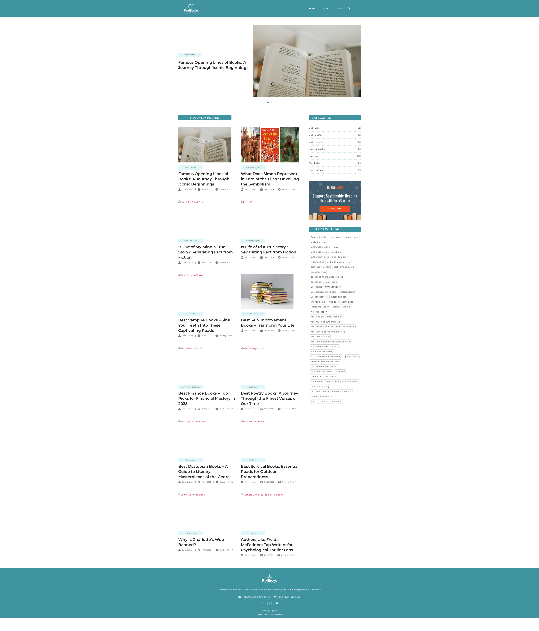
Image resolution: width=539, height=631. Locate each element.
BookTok (313, 156)
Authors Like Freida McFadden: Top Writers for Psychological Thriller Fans (267, 544)
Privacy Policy (269, 610)
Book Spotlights (253, 167)
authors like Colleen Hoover (325, 247)
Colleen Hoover (318, 296)
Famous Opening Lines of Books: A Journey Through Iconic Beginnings (203, 178)
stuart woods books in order (325, 381)
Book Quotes (190, 54)
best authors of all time (338, 262)
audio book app (319, 242)
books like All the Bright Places (327, 276)
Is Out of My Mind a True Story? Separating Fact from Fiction (205, 252)
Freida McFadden (320, 306)
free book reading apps (341, 301)
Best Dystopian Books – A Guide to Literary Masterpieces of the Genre (204, 471)
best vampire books (344, 267)
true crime (326, 396)
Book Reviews (316, 142)
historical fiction (319, 311)
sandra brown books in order (325, 361)
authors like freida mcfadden (326, 252)
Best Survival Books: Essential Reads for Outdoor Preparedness (270, 471)
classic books (347, 292)
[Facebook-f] (262, 603)
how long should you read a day (327, 316)
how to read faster (320, 336)
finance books (318, 301)
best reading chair (320, 267)
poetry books (352, 356)
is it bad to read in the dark (325, 346)
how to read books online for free (328, 331)
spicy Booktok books (321, 371)
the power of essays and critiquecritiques (332, 391)
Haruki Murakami (342, 306)
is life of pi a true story (322, 351)
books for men (318, 272)
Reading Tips (316, 170)
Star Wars (341, 371)
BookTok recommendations (325, 286)
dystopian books (338, 296)
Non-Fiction (258, 314)
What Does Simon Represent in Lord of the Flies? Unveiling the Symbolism (270, 178)
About (325, 8)
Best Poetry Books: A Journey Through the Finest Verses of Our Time (269, 398)
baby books (317, 262)
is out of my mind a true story (326, 356)
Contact (339, 8)
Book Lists (190, 314)
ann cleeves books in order (344, 237)
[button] (349, 8)
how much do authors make (325, 321)
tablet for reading (320, 386)
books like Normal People (324, 282)
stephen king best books (323, 376)
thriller (314, 396)
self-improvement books (323, 366)
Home (312, 8)
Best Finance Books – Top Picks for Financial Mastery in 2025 (206, 398)
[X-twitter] (270, 603)
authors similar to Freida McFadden (329, 257)
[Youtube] (277, 603)
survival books (350, 381)
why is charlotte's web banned (326, 401)
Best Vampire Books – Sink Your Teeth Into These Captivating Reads (204, 325)
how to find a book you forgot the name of (333, 326)
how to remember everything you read (331, 341)
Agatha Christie (319, 237)
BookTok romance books (323, 292)
